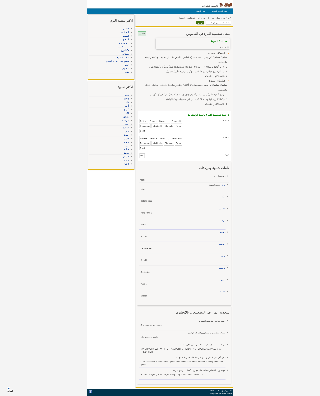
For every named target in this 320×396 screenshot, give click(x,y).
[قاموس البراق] (226, 4)
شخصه (223, 292)
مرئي (223, 256)
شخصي (222, 208)
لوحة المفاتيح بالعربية (219, 11)
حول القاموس (200, 11)
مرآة (224, 185)
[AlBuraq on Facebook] (90, 392)
